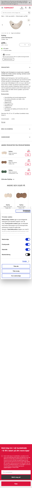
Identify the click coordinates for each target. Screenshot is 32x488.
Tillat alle (16, 266)
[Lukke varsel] (30, 3)
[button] (3, 24)
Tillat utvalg (16, 271)
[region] (16, 24)
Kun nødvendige (16, 276)
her (22, 466)
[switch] (27, 244)
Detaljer (24, 261)
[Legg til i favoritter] (29, 20)
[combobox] (16, 12)
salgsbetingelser (7, 467)
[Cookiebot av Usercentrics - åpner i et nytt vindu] (23, 211)
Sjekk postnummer (8, 59)
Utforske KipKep (6, 179)
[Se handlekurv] (30, 8)
